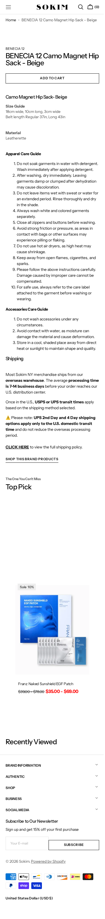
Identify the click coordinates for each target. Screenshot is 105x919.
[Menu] (8, 7)
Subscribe (71, 860)
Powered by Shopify (48, 876)
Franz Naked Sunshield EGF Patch (45, 701)
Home (11, 20)
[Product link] (50, 663)
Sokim (24, 876)
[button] (76, 7)
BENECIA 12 (15, 57)
